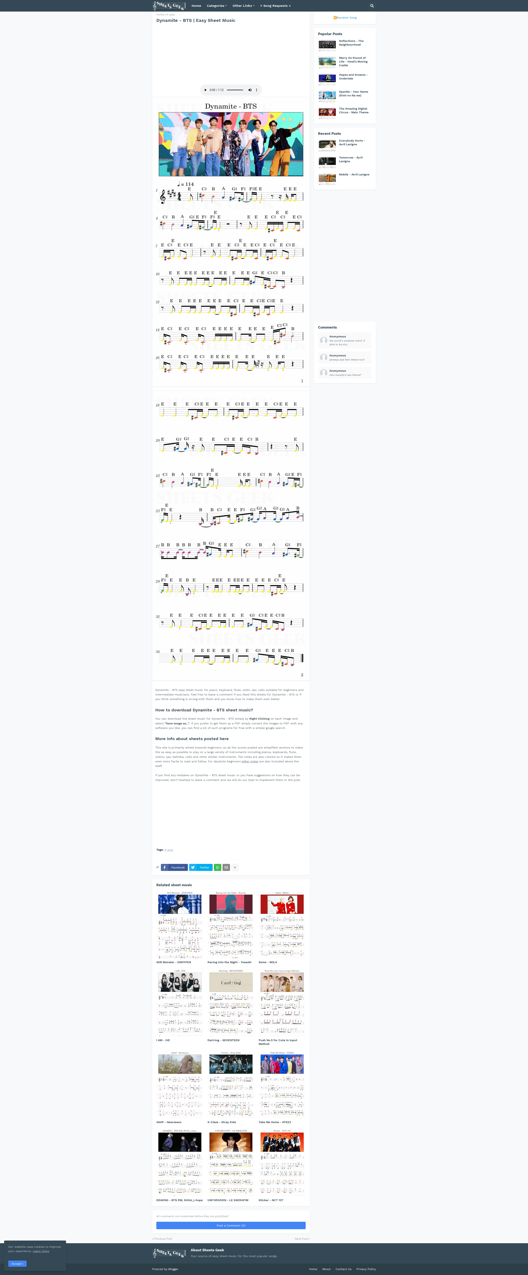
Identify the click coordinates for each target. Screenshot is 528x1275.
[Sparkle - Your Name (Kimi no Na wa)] (327, 96)
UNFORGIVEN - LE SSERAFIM (227, 1200)
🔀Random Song (345, 17)
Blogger (173, 1269)
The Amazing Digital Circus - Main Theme (354, 110)
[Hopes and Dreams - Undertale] (327, 79)
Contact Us (343, 1269)
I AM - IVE (163, 1040)
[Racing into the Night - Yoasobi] (231, 924)
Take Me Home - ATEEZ (275, 1122)
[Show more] (235, 867)
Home (160, 14)
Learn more (41, 1251)
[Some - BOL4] (282, 924)
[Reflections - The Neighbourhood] (327, 45)
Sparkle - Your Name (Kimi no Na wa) (353, 93)
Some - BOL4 (268, 962)
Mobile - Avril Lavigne (354, 174)
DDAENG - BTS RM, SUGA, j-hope (179, 1200)
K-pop (171, 14)
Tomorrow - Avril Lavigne (351, 159)
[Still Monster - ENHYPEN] (179, 924)
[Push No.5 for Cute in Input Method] (282, 1002)
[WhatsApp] (217, 867)
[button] (372, 5)
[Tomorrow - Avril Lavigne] (327, 162)
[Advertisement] (231, 54)
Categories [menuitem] (215, 6)
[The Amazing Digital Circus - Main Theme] (327, 113)
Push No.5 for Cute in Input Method (278, 1042)
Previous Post (163, 1238)
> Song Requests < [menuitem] (275, 6)
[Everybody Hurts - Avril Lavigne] (327, 145)
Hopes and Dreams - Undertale (353, 76)
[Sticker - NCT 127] (282, 1162)
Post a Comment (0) (231, 1225)
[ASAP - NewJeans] (179, 1084)
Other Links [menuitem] (242, 6)
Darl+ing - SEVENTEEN (223, 1040)
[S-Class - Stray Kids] (231, 1084)
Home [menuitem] (196, 6)
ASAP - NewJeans (168, 1122)
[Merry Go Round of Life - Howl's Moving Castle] (327, 62)
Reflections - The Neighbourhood (351, 42)
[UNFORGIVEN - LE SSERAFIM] (231, 1162)
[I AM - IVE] (179, 1002)
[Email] (226, 867)
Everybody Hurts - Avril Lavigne (352, 142)
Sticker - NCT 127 (271, 1200)
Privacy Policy (366, 1269)
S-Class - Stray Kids (221, 1122)
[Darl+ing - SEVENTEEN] (231, 1002)
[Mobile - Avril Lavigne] (327, 179)
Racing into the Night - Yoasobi (229, 962)
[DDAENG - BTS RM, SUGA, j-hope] (179, 1162)
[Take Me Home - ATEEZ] (282, 1084)
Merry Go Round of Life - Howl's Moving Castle (353, 61)
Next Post (301, 1238)
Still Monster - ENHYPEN (173, 962)
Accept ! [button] (17, 1263)
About (326, 1269)
